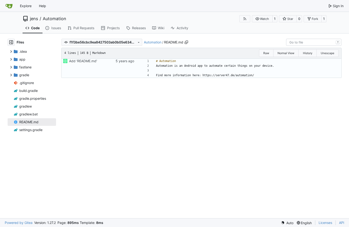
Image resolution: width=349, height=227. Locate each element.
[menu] (287, 223)
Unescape (327, 53)
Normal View (286, 53)
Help (42, 6)
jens (34, 18)
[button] (262, 18)
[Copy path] (186, 42)
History (307, 53)
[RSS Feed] (244, 18)
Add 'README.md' (83, 61)
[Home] (9, 6)
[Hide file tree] (11, 42)
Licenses (325, 223)
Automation (54, 18)
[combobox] (313, 42)
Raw (266, 53)
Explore (26, 6)
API (341, 223)
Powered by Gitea (19, 223)
